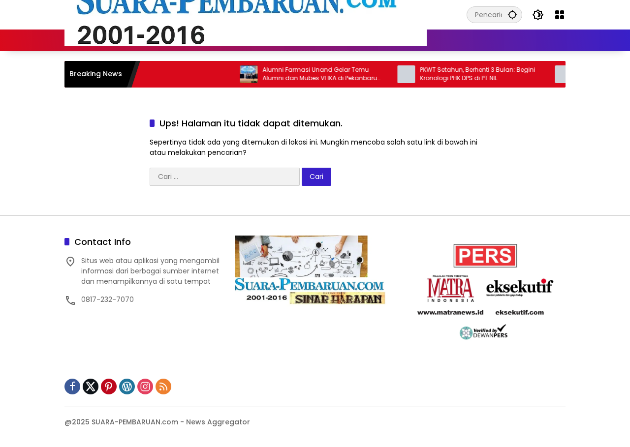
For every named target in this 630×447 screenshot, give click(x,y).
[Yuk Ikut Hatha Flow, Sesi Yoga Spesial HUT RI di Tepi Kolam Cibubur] (554, 74)
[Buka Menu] (560, 15)
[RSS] (163, 386)
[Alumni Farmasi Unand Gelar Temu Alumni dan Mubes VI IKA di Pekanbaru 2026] (239, 74)
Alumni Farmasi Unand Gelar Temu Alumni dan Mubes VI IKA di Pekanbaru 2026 (309, 74)
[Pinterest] (109, 386)
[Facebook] (72, 386)
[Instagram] (145, 386)
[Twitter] (90, 386)
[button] (512, 14)
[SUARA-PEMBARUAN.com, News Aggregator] (245, 14)
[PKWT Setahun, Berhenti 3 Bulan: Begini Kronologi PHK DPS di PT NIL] (396, 74)
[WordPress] (127, 386)
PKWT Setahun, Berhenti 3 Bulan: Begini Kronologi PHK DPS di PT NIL (467, 74)
